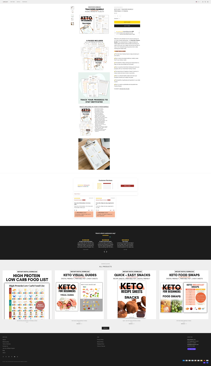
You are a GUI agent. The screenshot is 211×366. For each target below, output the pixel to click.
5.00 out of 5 (87, 185)
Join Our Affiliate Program (9, 348)
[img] (77, 198)
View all (105, 328)
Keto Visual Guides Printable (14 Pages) (79, 320)
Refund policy (6, 341)
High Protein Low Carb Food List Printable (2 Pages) (27, 320)
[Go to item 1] (72, 7)
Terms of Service (6, 344)
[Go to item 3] (72, 15)
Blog (4, 350)
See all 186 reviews (104, 237)
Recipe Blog (24, 1)
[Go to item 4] (72, 19)
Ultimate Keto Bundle (124, 88)
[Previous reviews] (115, 33)
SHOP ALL (18, 1)
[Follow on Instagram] (8, 356)
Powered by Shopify (23, 361)
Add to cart (127, 22)
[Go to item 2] (72, 11)
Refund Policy (100, 341)
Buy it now (127, 25)
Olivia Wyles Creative (118, 7)
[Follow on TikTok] (17, 356)
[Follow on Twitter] (6, 356)
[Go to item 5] (72, 23)
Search (4, 339)
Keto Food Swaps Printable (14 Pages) (184, 320)
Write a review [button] (127, 185)
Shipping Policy (100, 344)
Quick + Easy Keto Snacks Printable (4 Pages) (131, 320)
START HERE (12, 1)
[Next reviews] (139, 33)
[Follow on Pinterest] (11, 356)
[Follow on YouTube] (14, 356)
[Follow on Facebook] (3, 356)
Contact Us (5, 346)
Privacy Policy (100, 339)
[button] (127, 32)
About (4, 352)
